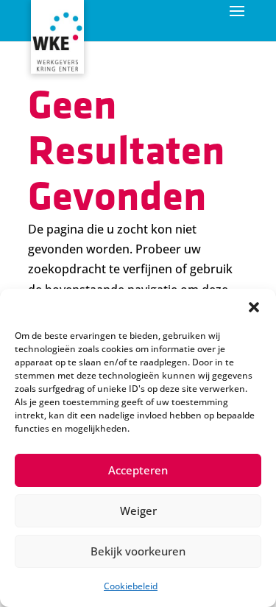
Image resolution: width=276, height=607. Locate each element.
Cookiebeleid (131, 586)
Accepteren (138, 470)
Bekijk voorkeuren (138, 551)
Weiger (138, 510)
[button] (254, 307)
